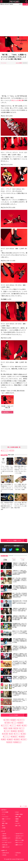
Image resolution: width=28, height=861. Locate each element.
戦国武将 (21, 722)
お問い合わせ (18, 838)
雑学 (20, 725)
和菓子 (17, 821)
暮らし (3, 825)
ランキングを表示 (13, 715)
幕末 (6, 728)
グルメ (3, 821)
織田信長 (15, 731)
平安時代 (8, 722)
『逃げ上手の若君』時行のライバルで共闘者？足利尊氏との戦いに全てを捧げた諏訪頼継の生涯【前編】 (19, 587)
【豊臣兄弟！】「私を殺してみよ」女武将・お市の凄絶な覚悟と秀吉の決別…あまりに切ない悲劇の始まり (19, 648)
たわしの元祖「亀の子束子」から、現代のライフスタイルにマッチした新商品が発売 (20, 505)
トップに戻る (24, 806)
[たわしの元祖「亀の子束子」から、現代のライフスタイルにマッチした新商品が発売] (20, 497)
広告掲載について (6, 838)
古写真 (3, 828)
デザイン (17, 734)
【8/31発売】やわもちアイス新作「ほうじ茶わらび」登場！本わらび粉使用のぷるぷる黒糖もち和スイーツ (19, 663)
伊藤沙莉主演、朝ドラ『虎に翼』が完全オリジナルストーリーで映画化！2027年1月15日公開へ (19, 602)
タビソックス (5, 450)
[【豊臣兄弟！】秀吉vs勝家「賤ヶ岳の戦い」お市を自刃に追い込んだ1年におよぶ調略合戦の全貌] (6, 565)
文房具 (23, 734)
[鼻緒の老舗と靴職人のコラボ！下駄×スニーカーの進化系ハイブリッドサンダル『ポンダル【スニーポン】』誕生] (20, 461)
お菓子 (24, 725)
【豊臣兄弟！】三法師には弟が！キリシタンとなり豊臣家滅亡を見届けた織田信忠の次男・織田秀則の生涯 (19, 572)
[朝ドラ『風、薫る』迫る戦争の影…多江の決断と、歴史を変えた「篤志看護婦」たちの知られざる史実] (6, 581)
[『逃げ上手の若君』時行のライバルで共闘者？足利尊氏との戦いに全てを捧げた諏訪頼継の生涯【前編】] (6, 588)
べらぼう (8, 731)
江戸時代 (7, 720)
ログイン (20, 4)
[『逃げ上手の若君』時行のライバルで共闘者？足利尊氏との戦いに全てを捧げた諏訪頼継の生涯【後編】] (6, 641)
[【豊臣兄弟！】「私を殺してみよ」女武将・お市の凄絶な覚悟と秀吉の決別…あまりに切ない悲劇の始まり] (6, 649)
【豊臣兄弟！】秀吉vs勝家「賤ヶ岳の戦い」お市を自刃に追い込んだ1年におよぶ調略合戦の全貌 (19, 564)
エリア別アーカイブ (6, 842)
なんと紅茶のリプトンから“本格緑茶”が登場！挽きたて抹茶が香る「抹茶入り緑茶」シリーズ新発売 (19, 685)
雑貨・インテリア (6, 819)
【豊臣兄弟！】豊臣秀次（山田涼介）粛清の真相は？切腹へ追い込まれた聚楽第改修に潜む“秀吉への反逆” (19, 655)
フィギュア (7, 736)
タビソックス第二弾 (17, 100)
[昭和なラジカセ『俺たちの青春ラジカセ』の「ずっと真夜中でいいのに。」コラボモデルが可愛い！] (6, 633)
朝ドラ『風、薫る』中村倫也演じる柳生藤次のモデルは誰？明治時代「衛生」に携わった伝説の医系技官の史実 (19, 595)
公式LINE (17, 549)
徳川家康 (6, 734)
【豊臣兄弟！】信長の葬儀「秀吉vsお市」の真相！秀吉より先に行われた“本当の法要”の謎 (19, 609)
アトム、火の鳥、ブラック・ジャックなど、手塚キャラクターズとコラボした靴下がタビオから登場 (7, 469)
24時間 (5, 559)
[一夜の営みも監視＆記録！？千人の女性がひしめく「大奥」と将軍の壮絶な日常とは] (6, 701)
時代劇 (16, 728)
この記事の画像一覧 (14, 447)
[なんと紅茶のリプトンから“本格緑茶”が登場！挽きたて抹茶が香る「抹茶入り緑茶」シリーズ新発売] (6, 686)
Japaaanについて (19, 835)
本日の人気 (4, 845)
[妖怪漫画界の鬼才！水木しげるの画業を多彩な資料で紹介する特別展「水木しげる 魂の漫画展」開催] (6, 626)
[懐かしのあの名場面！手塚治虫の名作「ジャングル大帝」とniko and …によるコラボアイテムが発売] (7, 479)
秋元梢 (12, 450)
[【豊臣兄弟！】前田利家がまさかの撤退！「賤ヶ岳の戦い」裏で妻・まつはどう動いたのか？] (6, 679)
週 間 (14, 559)
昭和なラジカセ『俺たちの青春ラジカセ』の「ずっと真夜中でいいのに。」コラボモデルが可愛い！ (19, 632)
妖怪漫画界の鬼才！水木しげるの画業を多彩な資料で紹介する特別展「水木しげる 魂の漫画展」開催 (19, 625)
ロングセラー (6, 725)
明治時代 (21, 731)
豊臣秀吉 (22, 736)
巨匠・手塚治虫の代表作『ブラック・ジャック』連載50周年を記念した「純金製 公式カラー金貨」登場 (7, 506)
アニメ (14, 722)
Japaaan (14, 1)
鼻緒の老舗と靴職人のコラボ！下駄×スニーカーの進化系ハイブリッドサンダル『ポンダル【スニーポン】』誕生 (20, 469)
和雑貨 (17, 819)
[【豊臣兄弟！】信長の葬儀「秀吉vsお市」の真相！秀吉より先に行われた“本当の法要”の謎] (6, 611)
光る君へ (24, 739)
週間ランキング (19, 845)
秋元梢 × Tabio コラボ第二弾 (7, 406)
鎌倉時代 (11, 739)
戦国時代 (14, 720)
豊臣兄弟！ (15, 736)
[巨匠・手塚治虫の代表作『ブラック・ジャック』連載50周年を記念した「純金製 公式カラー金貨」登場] (7, 497)
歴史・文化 (18, 825)
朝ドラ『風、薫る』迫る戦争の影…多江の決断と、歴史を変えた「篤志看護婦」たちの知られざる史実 (19, 580)
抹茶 (12, 734)
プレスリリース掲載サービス (14, 540)
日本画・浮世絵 (19, 814)
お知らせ (4, 835)
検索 (26, 1)
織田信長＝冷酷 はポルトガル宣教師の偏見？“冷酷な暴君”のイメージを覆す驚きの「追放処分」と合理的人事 (19, 693)
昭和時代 (17, 739)
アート (3, 814)
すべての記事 (5, 812)
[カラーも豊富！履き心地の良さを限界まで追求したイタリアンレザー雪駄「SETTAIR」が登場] (20, 479)
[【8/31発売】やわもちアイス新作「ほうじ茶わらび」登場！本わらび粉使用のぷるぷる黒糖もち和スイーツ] (6, 664)
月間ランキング (5, 847)
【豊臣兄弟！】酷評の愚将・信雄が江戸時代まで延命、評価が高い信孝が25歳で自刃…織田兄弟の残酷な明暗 (19, 617)
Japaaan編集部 (19, 63)
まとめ (17, 812)
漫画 (11, 728)
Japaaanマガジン (19, 833)
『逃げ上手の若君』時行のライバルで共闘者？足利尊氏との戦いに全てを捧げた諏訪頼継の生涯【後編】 (19, 640)
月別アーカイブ (18, 842)
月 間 (22, 559)
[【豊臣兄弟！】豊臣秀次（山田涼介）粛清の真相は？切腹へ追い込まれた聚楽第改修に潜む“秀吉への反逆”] (6, 656)
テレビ (22, 728)
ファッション (3, 63)
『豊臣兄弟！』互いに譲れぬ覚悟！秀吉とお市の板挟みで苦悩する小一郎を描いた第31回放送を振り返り (19, 670)
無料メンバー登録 (19, 840)
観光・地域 (4, 823)
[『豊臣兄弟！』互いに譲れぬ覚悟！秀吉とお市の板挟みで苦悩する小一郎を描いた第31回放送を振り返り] (6, 671)
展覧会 (4, 739)
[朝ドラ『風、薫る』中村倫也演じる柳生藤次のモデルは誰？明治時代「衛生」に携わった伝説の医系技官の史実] (6, 596)
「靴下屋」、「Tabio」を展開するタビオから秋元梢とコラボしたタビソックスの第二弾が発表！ (14, 57)
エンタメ (17, 823)
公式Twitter (10, 549)
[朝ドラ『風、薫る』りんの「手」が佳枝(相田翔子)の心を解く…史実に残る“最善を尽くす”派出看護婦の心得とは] (6, 709)
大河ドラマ (21, 720)
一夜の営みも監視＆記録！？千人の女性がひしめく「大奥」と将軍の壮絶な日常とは (19, 700)
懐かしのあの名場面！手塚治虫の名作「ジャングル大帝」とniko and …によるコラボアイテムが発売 (7, 488)
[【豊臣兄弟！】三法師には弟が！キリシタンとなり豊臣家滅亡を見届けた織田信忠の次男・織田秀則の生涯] (6, 573)
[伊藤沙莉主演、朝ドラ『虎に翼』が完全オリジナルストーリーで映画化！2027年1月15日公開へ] (6, 603)
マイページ (4, 840)
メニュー (1, 1)
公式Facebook (4, 549)
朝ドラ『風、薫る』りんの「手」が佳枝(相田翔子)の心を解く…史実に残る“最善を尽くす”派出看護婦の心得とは (19, 708)
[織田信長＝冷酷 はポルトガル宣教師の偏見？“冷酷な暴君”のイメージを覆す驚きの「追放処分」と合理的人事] (6, 694)
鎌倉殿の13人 (18, 742)
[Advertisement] (14, 21)
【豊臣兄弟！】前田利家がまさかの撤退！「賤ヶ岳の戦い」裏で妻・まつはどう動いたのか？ (19, 678)
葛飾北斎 (10, 742)
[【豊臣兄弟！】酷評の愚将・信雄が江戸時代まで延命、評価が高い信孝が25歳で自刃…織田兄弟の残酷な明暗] (6, 618)
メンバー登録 (25, 4)
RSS (24, 549)
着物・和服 (18, 816)
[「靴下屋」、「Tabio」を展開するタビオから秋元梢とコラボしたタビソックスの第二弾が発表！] (14, 44)
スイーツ (14, 725)
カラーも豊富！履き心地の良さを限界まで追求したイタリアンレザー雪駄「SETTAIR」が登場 (20, 487)
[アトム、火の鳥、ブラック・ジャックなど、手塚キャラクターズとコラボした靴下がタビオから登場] (7, 461)
